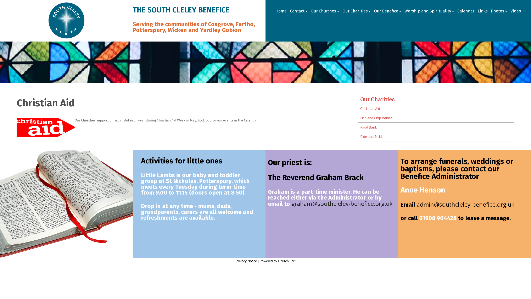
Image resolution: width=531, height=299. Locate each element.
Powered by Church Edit (277, 261)
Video (515, 11)
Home (281, 11)
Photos (497, 11)
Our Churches (323, 11)
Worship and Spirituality (427, 11)
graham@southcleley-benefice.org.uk (341, 203)
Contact (297, 11)
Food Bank (368, 127)
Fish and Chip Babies (376, 118)
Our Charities (355, 11)
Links (483, 11)
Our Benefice (386, 11)
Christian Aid (370, 108)
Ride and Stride (372, 136)
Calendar (465, 11)
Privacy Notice (246, 261)
